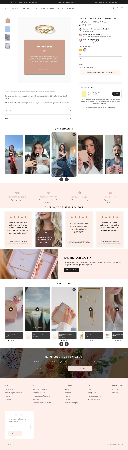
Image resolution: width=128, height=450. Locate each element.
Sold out (100, 79)
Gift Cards (8, 399)
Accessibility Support (94, 399)
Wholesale (35, 399)
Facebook (68, 396)
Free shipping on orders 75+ (106, 2)
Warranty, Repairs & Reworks (13, 393)
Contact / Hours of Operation (41, 396)
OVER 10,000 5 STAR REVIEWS (64, 207)
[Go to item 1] (7, 20)
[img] (49, 229)
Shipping (7, 396)
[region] (44, 50)
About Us (68, 389)
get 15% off (80, 368)
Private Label (116, 389)
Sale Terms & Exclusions (39, 389)
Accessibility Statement (95, 396)
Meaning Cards (47, 8)
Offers (60, 8)
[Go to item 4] (7, 45)
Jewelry (26, 8)
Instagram (68, 393)
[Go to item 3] (7, 37)
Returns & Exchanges (11, 389)
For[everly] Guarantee (66, 2)
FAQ (89, 389)
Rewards (70, 8)
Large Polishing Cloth (94, 93)
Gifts (35, 8)
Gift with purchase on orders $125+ (24, 2)
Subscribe (15, 433)
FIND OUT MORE (71, 270)
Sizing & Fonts (92, 393)
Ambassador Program (71, 402)
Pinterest (67, 399)
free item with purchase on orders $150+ (96, 29)
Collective (115, 393)
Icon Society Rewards (39, 393)
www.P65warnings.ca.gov (100, 103)
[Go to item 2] (7, 28)
